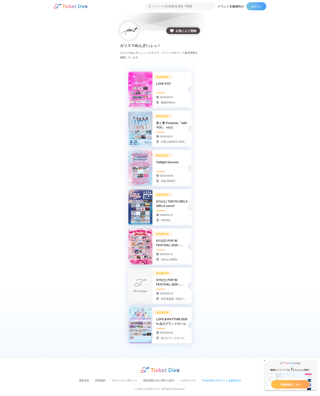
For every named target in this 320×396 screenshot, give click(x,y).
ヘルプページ (188, 380)
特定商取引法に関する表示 (158, 380)
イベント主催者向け (230, 6)
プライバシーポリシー (124, 380)
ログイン (256, 6)
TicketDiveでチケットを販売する (221, 380)
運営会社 (84, 380)
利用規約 (100, 380)
